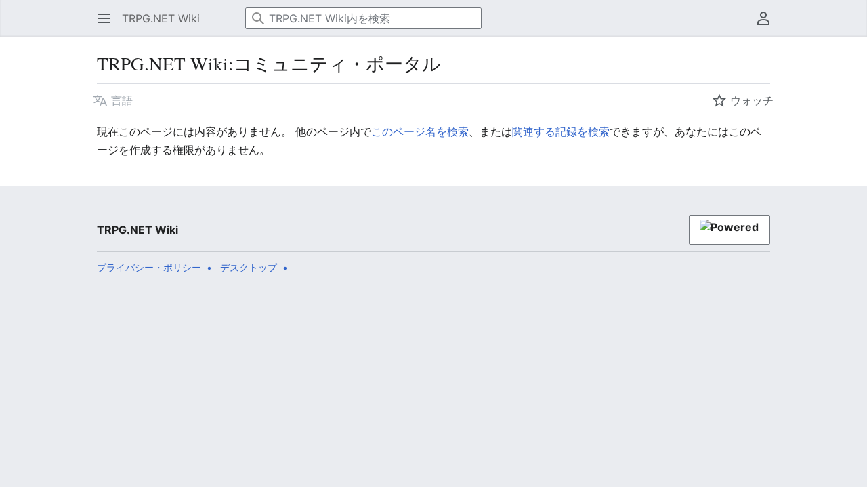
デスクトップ (248, 267)
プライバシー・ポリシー (149, 267)
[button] (99, 18)
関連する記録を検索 (561, 131)
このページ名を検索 (420, 131)
